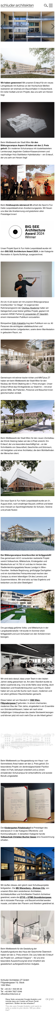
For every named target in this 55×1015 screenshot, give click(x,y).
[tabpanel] (27, 26)
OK (47, 999)
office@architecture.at (10, 993)
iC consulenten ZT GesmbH (35, 314)
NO (52, 999)
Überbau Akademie (30, 307)
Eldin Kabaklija (19, 323)
